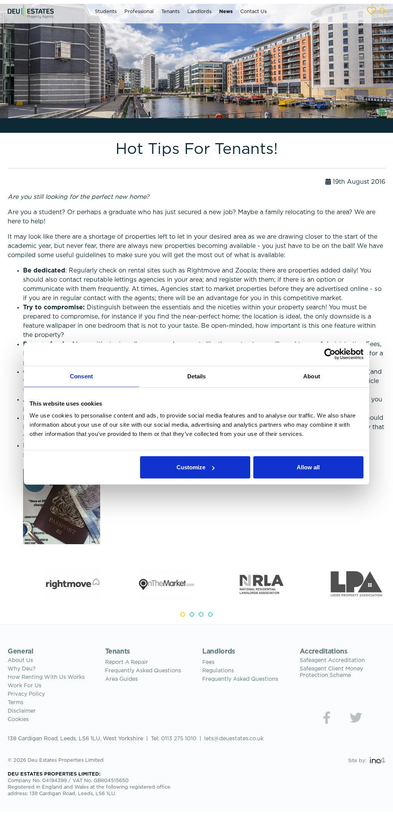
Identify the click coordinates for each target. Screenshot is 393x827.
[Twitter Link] (356, 717)
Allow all (308, 467)
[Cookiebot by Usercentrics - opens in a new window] (329, 354)
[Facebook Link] (326, 717)
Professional (139, 12)
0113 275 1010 (178, 738)
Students (106, 12)
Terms (15, 702)
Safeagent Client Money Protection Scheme (331, 672)
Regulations (218, 671)
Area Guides (121, 679)
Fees (208, 662)
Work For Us (24, 685)
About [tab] (311, 376)
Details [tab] (196, 376)
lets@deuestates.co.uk (234, 738)
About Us (20, 660)
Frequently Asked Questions (143, 671)
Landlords (199, 12)
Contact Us (253, 12)
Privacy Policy (26, 694)
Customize (191, 467)
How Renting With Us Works (46, 677)
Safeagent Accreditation (332, 660)
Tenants (170, 12)
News (226, 12)
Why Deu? (22, 669)
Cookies (18, 719)
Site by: (358, 761)
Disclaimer (22, 711)
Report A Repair (126, 662)
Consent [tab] (81, 376)
